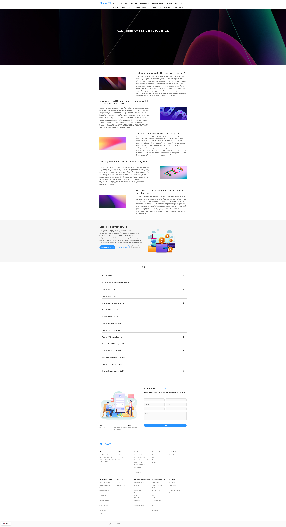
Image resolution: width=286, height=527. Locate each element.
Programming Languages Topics (107, 513)
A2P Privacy (120, 459)
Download (167, 7)
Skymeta (154, 459)
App (176, 3)
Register (174, 7)
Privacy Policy (120, 457)
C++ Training (172, 487)
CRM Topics (137, 500)
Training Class (137, 472)
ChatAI (126, 3)
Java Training (172, 482)
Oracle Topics (155, 513)
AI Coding (153, 7)
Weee (153, 457)
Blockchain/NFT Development (141, 464)
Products (115, 7)
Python (136, 495)
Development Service (157, 3)
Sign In (181, 7)
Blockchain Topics (156, 490)
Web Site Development (139, 454)
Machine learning (138, 490)
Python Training (173, 485)
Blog (181, 3)
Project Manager (103, 497)
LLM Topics (154, 495)
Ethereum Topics (156, 508)
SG (152, 454)
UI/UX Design (137, 467)
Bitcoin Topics (155, 510)
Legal (160, 7)
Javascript (136, 485)
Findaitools (154, 462)
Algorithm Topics (155, 487)
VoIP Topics (137, 502)
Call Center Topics (138, 508)
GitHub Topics (102, 508)
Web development (103, 487)
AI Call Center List (121, 485)
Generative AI (133, 3)
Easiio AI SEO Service (104, 482)
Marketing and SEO (139, 482)
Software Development (104, 490)
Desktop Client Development (141, 459)
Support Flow (168, 3)
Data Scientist (102, 495)
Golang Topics (102, 502)
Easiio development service (107, 247)
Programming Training (134, 7)
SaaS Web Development (140, 457)
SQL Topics (154, 497)
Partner (123, 7)
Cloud (135, 492)
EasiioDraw (145, 7)
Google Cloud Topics (156, 500)
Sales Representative (104, 500)
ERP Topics (137, 497)
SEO (120, 3)
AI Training (171, 492)
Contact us (135, 247)
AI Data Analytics (144, 3)
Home (114, 3)
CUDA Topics (155, 492)
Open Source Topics (139, 505)
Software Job (102, 492)
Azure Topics (155, 502)
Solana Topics (102, 510)
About (118, 454)
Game (135, 470)
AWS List (154, 505)
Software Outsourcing (104, 485)
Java (135, 487)
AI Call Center (120, 482)
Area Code (171, 454)
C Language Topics (104, 505)
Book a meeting (162, 389)
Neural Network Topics (157, 485)
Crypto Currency (155, 482)
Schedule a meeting (123, 247)
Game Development (139, 462)
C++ (135, 475)
